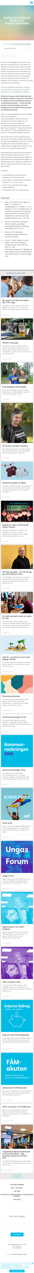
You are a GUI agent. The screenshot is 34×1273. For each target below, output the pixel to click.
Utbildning (26, 87)
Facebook (9, 1206)
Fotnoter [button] (5, 198)
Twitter (14, 1206)
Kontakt (17, 1199)
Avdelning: (17, 44)
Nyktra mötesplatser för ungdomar (11, 89)
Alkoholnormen (5, 92)
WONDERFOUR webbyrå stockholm (20, 1254)
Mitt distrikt (17, 1188)
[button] (19, 103)
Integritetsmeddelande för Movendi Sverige (17, 1195)
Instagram (19, 1206)
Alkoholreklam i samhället (21, 92)
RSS (24, 1206)
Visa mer (17, 1176)
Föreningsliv (25, 89)
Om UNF (17, 1191)
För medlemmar (17, 1185)
